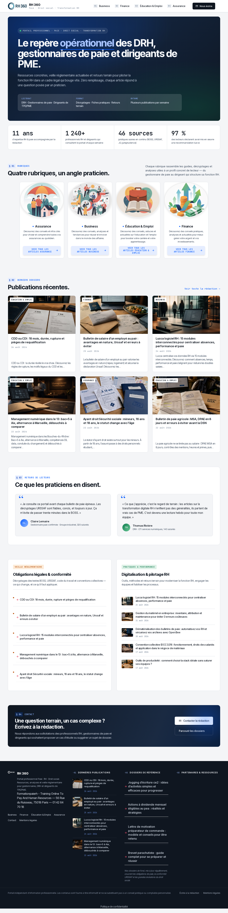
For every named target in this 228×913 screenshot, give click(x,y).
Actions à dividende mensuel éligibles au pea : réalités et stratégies (147, 808)
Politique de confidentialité (114, 906)
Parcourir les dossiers (192, 730)
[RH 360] (17, 6)
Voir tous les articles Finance (184, 250)
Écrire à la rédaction (189, 893)
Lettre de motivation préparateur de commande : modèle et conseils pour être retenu (147, 832)
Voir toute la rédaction (202, 288)
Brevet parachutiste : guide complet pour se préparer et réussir (147, 857)
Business (102, 5)
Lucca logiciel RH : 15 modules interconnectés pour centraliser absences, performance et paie (63, 636)
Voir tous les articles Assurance (40, 250)
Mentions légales (28, 820)
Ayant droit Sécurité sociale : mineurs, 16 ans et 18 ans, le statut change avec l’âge (61, 676)
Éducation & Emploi (148, 5)
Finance (123, 5)
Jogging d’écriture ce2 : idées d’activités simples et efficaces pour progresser (148, 786)
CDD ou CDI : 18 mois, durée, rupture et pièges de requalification (57, 599)
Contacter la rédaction (196, 720)
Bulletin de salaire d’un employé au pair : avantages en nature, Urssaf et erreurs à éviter (61, 617)
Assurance (176, 5)
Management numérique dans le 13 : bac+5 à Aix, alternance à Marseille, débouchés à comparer (61, 656)
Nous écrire (206, 6)
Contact (12, 820)
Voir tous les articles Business (88, 250)
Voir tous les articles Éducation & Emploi (136, 250)
